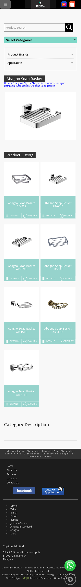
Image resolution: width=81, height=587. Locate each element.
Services (11, 474)
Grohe (13, 505)
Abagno (17, 83)
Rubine (14, 519)
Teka (13, 509)
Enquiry (32, 216)
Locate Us (12, 478)
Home (7, 83)
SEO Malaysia (23, 574)
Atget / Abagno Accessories (39, 83)
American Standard (21, 526)
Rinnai (13, 512)
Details (14, 216)
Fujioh (13, 516)
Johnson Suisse (19, 523)
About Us (12, 470)
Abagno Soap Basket (43, 86)
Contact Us (13, 482)
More (13, 533)
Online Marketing (44, 574)
